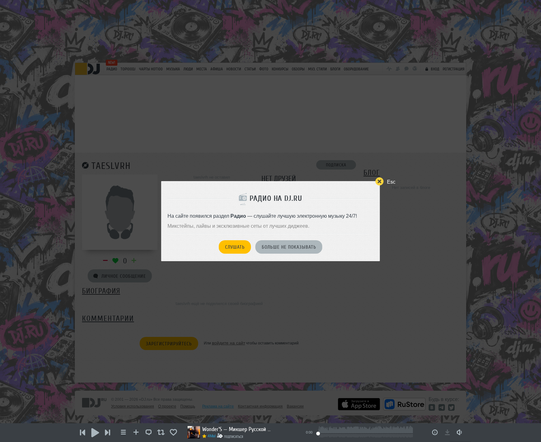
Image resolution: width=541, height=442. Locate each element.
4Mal (212, 436)
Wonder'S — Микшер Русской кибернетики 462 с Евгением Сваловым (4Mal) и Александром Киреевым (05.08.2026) (236, 429)
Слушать (235, 247)
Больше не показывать (289, 247)
